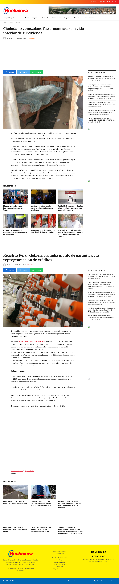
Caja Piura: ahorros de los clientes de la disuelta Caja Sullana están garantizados (41, 503)
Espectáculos (89, 18)
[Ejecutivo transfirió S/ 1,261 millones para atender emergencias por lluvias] (43, 518)
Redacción (12, 38)
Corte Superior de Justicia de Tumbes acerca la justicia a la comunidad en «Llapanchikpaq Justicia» (99, 86)
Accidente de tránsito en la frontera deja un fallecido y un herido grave (42, 208)
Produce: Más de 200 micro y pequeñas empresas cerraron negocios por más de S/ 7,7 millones (69, 504)
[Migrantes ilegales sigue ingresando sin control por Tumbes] (15, 197)
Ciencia (77, 18)
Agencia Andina (29, 471)
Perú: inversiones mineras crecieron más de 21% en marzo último (15, 529)
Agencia (11, 265)
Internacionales (87, 580)
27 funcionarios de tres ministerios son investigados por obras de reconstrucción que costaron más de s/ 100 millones (70, 530)
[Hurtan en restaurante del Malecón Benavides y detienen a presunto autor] (15, 221)
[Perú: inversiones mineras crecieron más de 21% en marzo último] (15, 518)
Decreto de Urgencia (17, 471)
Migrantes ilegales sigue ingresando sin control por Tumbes (13, 208)
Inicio (27, 18)
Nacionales (77, 580)
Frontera (31, 38)
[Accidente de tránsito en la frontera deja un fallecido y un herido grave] (43, 197)
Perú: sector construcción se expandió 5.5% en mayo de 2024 (15, 502)
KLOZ (12, 580)
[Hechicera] (15, 10)
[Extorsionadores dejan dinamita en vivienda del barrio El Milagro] (43, 221)
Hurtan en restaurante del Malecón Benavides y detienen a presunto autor (15, 232)
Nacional (45, 18)
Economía (30, 265)
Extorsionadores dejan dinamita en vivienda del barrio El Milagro (43, 231)
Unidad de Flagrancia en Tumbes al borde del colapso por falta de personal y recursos (70, 208)
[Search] (115, 2)
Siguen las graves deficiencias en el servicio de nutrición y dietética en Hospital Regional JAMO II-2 (101, 96)
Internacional (56, 18)
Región (34, 18)
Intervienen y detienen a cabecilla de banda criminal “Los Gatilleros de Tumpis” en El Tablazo (101, 112)
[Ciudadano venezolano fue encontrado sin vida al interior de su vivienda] (43, 102)
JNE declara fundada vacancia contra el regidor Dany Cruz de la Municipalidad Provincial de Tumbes (70, 233)
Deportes (67, 18)
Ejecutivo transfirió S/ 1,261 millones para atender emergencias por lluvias (41, 529)
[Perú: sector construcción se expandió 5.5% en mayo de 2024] (15, 492)
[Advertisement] (59, 55)
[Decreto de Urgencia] (43, 438)
